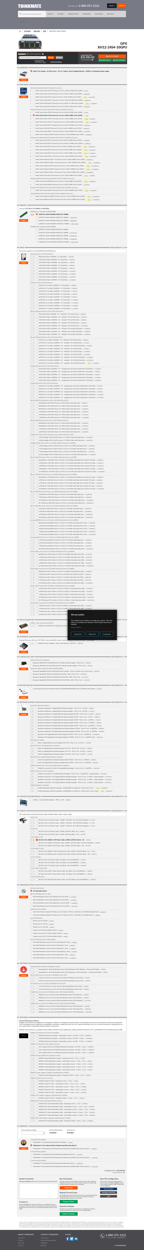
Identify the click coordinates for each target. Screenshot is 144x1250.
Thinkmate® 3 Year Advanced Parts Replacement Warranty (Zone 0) (55, 1145)
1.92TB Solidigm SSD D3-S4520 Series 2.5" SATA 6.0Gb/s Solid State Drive (62, 437)
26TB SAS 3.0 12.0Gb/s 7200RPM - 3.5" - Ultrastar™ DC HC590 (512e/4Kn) (62, 363)
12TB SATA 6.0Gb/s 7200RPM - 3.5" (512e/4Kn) (53, 262)
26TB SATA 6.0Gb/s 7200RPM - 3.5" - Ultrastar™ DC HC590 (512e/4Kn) (60, 334)
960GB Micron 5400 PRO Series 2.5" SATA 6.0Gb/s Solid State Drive (59, 409)
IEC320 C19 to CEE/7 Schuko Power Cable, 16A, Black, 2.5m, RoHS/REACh (62, 871)
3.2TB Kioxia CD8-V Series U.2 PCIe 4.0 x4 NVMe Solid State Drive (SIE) (61, 577)
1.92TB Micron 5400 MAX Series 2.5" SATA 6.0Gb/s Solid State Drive (59, 429)
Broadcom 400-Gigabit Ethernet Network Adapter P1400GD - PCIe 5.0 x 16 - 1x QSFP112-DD (66, 737)
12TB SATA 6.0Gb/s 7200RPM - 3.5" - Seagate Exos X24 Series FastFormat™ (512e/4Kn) (66, 371)
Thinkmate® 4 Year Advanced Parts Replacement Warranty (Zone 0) (54, 1154)
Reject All (92, 634)
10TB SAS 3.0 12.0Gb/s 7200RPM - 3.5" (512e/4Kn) (54, 288)
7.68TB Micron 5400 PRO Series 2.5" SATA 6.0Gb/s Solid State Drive (59, 417)
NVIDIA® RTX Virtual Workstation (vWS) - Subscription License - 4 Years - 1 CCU (63, 1112)
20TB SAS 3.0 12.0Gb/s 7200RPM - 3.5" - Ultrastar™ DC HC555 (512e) (60, 354)
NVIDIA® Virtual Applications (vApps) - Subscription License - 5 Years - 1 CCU (62, 1070)
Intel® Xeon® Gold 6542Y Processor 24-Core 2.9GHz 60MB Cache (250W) (58, 149)
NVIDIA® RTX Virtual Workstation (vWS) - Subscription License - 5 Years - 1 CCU (63, 1115)
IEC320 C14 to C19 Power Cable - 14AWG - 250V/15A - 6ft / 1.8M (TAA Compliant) (64, 826)
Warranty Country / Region (28, 1130)
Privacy (20, 1240)
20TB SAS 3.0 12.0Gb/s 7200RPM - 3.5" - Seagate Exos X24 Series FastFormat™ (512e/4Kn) (67, 394)
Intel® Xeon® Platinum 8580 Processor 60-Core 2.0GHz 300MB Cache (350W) (60, 169)
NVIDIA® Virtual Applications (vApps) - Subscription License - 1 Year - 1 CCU (62, 1061)
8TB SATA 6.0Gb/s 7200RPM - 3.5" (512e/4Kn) (53, 257)
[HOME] (20, 31)
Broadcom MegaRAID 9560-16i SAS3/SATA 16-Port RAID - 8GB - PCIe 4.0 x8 (56, 677)
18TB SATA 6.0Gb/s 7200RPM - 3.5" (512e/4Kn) (53, 271)
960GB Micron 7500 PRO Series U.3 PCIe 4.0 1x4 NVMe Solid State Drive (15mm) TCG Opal (67, 460)
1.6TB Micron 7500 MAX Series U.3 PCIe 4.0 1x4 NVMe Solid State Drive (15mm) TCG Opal (67, 480)
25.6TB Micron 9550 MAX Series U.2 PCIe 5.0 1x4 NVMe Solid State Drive (61, 517)
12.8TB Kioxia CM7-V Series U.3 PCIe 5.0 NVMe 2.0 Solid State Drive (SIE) (61, 614)
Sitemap (43, 1245)
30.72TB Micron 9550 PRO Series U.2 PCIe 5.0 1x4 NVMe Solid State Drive (62, 503)
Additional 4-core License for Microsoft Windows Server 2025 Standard (60, 998)
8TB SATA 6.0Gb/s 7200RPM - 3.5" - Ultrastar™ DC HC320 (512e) (59, 314)
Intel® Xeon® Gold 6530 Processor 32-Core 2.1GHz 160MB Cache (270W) (58, 128)
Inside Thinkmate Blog (48, 1240)
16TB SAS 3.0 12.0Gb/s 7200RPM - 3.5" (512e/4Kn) (54, 297)
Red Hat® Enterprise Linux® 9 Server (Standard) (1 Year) (50, 954)
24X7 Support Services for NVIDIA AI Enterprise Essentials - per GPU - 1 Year (62, 1047)
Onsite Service (71, 1130)
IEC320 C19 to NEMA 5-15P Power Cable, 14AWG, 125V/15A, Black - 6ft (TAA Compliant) (66, 843)
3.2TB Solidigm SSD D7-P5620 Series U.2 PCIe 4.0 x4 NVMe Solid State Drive (63, 449)
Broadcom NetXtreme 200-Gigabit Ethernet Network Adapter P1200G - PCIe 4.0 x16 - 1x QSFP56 (67, 731)
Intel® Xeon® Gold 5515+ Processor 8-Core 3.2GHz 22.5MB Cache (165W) (59, 140)
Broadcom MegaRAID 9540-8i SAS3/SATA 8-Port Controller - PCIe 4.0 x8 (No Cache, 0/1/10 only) (62, 671)
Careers (21, 1245)
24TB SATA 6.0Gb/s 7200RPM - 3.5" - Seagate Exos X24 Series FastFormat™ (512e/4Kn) (66, 380)
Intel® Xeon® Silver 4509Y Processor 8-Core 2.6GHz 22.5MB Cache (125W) (59, 112)
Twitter (72, 1239)
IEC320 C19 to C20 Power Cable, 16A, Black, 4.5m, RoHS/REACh (59, 865)
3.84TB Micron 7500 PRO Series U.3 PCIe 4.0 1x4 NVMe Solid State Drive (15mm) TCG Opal (67, 466)
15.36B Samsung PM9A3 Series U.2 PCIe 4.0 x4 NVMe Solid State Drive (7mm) (63, 534)
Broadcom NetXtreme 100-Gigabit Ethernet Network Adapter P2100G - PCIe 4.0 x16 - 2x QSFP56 (67, 728)
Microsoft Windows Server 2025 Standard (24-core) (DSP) (50, 900)
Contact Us (44, 1238)
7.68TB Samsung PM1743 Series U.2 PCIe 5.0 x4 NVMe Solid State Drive (61, 546)
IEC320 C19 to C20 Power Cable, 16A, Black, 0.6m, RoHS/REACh (59, 860)
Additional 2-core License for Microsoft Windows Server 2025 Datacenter (61, 1006)
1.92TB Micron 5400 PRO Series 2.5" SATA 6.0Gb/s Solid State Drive (59, 412)
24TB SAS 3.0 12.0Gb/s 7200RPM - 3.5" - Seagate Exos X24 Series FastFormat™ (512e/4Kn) (67, 397)
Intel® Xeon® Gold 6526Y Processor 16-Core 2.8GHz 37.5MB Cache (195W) (59, 143)
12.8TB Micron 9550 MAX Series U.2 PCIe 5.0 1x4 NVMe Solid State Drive (61, 514)
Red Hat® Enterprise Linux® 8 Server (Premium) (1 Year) (50, 948)
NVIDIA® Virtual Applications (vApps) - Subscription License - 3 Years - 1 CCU (62, 1064)
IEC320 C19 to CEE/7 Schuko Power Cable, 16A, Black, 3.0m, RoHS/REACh (62, 874)
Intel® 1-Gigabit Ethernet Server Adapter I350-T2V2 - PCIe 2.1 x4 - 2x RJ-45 (61, 743)
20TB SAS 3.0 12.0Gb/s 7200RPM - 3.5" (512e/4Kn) (54, 303)
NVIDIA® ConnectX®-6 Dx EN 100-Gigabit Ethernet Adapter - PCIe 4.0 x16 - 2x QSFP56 (65, 768)
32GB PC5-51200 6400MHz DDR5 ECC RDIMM (53, 232)
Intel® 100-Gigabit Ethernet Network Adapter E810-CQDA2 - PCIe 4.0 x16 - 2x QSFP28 (64, 762)
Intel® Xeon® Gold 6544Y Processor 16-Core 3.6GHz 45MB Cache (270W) (58, 153)
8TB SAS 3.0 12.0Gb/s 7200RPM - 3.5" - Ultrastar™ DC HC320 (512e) (60, 340)
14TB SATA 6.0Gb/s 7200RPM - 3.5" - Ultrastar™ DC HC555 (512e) (59, 320)
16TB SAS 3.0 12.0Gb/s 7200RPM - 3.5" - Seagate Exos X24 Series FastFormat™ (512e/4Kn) (67, 389)
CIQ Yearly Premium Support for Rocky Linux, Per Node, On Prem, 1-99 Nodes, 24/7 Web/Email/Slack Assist (66, 912)
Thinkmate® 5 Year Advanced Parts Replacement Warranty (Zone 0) (54, 1163)
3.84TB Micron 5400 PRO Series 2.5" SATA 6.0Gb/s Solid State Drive (59, 414)
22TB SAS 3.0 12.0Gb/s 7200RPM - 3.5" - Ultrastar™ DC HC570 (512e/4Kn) (62, 357)
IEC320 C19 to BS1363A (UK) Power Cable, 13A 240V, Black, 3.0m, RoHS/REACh (64, 879)
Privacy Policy (76, 627)
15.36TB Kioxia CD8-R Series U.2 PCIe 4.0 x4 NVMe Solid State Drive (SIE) (62, 566)
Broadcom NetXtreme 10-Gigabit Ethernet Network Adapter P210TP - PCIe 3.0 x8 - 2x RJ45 (65, 714)
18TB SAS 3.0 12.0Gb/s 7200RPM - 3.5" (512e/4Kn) (54, 300)
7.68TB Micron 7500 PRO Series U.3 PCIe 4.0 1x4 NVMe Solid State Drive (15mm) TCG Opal (67, 469)
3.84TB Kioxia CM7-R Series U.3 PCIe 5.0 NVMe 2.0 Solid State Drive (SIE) (62, 591)
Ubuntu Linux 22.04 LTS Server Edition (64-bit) (47, 933)
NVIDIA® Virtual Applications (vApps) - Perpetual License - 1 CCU (59, 1058)
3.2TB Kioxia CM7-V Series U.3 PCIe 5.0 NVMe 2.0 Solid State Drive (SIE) (61, 608)
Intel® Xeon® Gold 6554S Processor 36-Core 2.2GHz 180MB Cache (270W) (59, 190)
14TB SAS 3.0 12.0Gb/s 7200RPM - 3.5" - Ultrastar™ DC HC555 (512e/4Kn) (62, 346)
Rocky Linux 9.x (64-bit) (40, 924)
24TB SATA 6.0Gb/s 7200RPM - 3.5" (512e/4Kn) (53, 280)
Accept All (77, 634)
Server (50, 14)
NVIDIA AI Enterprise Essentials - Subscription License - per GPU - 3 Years (61, 1038)
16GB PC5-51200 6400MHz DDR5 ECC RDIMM (53, 229)
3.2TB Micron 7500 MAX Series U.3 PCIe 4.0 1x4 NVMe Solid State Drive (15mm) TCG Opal (67, 483)
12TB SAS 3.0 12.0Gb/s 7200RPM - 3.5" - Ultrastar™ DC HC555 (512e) (60, 343)
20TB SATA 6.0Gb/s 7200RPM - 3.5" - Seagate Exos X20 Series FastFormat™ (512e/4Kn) (66, 369)
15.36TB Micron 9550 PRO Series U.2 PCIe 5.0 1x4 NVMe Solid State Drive (62, 500)
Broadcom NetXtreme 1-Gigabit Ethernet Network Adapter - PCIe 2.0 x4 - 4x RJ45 (62, 711)
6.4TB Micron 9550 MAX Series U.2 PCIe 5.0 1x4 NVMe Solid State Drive (61, 511)
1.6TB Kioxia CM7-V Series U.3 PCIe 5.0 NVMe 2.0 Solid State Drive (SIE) (61, 606)
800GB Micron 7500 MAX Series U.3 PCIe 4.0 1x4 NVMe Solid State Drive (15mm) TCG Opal (67, 477)
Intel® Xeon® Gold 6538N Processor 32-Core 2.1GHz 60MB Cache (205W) (59, 181)
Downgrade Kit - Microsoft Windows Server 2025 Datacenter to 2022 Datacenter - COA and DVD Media (70, 972)
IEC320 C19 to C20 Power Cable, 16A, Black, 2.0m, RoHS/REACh (59, 862)
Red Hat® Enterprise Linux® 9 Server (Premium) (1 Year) (50, 958)
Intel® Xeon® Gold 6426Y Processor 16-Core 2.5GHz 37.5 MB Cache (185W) (59, 103)
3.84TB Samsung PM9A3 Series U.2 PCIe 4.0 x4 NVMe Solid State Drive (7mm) (63, 528)
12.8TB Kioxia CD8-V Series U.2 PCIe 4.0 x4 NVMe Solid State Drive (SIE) (61, 583)
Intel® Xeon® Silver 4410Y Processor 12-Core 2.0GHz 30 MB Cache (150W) (59, 90)
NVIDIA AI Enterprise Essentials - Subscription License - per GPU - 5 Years (61, 1041)
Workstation (73, 14)
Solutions (99, 14)
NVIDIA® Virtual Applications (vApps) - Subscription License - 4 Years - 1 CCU (62, 1067)
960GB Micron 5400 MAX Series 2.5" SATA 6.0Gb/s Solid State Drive (59, 426)
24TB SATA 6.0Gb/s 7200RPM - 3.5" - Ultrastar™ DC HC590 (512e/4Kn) (60, 331)
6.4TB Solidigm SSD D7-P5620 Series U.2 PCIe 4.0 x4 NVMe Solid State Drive (63, 451)
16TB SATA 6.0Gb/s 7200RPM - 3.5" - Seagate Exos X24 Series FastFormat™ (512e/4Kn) (66, 374)
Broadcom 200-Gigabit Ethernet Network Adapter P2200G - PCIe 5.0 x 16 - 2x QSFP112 (64, 734)
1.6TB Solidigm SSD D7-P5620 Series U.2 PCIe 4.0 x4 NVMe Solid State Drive (63, 446)
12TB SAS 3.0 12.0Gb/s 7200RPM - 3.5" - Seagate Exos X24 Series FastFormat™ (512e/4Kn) (67, 386)
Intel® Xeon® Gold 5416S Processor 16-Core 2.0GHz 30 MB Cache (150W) (59, 106)
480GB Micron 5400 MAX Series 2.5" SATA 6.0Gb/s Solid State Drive (59, 423)
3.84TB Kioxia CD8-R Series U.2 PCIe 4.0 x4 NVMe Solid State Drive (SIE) (61, 560)
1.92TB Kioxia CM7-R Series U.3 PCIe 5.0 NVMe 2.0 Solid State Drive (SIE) (62, 588)
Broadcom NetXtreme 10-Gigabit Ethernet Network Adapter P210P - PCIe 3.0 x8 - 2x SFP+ (65, 717)
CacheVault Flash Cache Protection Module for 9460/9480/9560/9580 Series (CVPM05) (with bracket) (64, 689)
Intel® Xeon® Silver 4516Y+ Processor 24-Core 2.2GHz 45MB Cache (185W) (59, 122)
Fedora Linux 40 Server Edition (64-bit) (45, 930)
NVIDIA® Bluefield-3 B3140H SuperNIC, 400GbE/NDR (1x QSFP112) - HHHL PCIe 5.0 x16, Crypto (68, 791)
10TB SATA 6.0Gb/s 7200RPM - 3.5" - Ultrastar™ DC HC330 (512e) (59, 317)
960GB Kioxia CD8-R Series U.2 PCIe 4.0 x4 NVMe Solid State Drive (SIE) (61, 554)
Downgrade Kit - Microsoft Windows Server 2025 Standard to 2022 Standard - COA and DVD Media (69, 969)
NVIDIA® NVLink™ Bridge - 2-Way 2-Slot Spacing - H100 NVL (57, 643)
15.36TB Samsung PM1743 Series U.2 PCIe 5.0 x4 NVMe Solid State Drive (61, 549)
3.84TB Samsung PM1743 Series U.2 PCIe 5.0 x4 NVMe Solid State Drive (61, 543)
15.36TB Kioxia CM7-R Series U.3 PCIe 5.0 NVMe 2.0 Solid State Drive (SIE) (62, 597)
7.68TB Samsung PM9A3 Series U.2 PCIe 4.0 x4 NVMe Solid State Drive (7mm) (63, 531)
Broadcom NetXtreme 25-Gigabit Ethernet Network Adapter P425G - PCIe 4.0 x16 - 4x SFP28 (66, 723)
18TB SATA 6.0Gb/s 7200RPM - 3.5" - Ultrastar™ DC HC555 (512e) (59, 326)
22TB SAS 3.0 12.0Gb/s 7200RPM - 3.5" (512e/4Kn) (54, 305)
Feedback (44, 1243)
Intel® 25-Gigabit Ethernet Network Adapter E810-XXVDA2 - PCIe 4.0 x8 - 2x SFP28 (63, 760)
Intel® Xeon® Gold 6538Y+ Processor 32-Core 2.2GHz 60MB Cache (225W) (59, 131)
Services (110, 14)
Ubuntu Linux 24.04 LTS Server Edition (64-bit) (47, 936)
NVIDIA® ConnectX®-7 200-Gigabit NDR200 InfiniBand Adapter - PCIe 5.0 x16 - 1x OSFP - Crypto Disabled (71, 777)
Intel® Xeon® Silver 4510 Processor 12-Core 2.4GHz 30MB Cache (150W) (59, 115)
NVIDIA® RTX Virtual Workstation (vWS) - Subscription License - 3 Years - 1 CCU (63, 1109)
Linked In (76, 1239)
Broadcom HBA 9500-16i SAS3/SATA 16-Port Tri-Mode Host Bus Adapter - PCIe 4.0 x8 (59, 666)
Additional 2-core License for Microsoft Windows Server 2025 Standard (60, 995)
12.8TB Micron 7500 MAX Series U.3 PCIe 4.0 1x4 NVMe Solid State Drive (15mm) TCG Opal (67, 489)
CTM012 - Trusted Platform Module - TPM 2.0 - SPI (48, 800)
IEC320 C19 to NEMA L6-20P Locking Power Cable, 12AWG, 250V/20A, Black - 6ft (64, 851)
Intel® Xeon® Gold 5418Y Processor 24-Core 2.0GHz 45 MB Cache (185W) (59, 94)
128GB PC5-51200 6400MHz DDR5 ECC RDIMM (54, 242)
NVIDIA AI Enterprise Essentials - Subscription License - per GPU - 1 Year (61, 1035)
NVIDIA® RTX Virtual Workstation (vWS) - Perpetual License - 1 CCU (60, 1103)
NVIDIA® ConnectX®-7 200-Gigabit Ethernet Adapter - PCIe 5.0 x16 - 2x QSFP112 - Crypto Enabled (68, 774)
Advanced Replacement (55, 1130)
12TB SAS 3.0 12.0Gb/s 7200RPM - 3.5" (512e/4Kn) (54, 291)
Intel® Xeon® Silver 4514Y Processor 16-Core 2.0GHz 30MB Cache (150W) (59, 118)
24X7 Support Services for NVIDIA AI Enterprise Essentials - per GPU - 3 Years (62, 1050)
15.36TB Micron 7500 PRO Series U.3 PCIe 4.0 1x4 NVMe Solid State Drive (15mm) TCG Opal (67, 471)
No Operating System (40, 891)
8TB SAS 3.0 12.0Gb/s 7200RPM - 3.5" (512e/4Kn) (54, 285)
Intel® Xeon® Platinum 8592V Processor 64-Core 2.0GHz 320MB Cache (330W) (60, 199)
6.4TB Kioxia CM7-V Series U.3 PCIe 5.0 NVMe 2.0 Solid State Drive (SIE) (61, 611)
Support (23, 22)
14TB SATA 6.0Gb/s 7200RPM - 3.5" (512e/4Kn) (53, 265)
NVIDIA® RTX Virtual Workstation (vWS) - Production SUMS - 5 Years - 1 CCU (62, 1121)
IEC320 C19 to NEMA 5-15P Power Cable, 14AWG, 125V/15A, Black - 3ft (61, 840)
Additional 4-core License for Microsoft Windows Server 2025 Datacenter (61, 1009)
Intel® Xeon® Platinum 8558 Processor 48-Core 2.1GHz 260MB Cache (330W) (60, 134)
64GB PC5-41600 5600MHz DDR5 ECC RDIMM (53, 220)
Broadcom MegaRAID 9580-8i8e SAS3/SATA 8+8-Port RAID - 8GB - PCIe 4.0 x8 (57, 680)
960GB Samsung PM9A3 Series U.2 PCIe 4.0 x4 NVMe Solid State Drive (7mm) (63, 523)
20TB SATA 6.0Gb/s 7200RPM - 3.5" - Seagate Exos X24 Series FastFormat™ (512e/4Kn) (66, 377)
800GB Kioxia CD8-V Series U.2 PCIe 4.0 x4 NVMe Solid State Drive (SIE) (61, 571)
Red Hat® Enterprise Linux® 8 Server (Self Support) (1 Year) (51, 942)
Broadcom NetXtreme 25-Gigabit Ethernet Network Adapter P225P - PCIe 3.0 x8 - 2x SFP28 (66, 720)
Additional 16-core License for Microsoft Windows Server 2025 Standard (61, 1000)
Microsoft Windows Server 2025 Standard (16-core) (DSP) (50, 896)
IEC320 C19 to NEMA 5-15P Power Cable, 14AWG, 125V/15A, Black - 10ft (61, 845)
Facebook (67, 1239)
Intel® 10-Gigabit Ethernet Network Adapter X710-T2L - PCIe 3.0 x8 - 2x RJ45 (61, 748)
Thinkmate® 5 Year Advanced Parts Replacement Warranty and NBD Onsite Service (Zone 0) (61, 1166)
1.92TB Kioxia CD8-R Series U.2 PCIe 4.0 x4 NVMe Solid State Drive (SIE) (61, 557)
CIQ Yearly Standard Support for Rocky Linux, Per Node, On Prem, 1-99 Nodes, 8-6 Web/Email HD (63, 915)
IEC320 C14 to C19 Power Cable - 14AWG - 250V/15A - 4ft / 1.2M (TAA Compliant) (64, 820)
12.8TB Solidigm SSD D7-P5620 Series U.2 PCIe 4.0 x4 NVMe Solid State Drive (63, 454)
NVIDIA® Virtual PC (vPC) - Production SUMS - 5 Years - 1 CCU (58, 1098)
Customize (106, 634)
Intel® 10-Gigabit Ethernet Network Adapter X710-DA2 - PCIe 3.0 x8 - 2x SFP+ (62, 754)
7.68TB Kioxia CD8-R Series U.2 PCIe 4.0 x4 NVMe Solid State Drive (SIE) (61, 563)
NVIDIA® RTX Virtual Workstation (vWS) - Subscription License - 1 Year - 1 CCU (63, 1106)
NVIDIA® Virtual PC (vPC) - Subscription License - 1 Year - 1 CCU (59, 1084)
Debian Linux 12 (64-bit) (40, 927)
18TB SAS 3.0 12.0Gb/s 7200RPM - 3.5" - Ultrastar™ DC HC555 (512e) (60, 351)
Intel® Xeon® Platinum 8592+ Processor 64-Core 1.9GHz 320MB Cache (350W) (60, 172)
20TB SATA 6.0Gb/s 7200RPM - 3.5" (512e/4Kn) (53, 274)
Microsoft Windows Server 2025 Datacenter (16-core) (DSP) (51, 903)
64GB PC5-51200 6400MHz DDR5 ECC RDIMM (53, 235)
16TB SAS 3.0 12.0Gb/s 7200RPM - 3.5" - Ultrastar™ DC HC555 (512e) (60, 349)
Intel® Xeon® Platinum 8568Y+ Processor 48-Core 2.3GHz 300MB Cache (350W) (61, 162)
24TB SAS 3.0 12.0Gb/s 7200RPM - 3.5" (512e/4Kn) (54, 308)
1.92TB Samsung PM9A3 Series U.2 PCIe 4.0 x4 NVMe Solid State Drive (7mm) (63, 526)
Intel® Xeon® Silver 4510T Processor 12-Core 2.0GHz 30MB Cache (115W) (59, 175)
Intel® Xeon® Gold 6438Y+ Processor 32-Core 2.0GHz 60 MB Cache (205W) (59, 100)
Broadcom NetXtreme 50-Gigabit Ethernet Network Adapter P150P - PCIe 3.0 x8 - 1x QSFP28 (66, 726)
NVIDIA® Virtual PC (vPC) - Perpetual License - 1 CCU (55, 1081)
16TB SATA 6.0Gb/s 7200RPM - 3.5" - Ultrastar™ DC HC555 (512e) (59, 323)
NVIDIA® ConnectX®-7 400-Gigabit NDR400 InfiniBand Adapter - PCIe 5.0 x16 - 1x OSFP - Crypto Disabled (71, 779)
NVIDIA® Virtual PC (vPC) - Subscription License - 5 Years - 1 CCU (59, 1092)
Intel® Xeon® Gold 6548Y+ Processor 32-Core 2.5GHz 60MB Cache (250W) (59, 156)
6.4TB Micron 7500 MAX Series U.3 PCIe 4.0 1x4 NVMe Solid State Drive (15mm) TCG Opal (67, 486)
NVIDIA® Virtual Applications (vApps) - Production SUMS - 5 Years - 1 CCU (61, 1075)
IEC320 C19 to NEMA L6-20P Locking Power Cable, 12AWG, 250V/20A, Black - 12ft (64, 854)
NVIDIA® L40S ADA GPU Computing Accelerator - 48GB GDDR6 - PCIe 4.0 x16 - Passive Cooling (68, 626)
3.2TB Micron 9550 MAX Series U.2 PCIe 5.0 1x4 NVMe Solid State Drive (61, 508)
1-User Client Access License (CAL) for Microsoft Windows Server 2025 (60, 986)
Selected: (22, 208)
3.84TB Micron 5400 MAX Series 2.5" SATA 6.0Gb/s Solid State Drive (59, 432)
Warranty (21, 1243)
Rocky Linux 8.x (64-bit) (40, 920)
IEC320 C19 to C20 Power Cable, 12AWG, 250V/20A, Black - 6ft (58, 831)
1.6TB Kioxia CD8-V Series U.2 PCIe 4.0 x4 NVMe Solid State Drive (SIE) (61, 574)
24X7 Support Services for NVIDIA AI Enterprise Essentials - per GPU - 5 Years (62, 1052)
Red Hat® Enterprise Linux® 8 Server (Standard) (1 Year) (50, 945)
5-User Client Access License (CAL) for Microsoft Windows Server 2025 (60, 989)
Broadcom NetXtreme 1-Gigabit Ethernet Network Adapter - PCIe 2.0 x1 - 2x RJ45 (62, 708)
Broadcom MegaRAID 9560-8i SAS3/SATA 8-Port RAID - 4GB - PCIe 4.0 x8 (56, 674)
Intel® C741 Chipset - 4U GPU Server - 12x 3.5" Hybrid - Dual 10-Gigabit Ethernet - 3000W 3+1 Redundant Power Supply (71, 71)
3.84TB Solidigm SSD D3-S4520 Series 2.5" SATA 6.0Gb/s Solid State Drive (62, 440)
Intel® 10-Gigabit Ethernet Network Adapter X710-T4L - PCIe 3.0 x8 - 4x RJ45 (61, 751)
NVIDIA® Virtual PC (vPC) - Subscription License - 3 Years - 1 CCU (59, 1087)
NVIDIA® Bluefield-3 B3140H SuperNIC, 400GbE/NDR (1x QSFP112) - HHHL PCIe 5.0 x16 (65, 788)
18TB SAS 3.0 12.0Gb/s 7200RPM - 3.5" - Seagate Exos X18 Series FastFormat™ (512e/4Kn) (67, 392)
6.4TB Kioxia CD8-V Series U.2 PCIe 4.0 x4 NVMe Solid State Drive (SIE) (61, 580)
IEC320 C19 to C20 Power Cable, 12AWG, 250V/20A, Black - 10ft (58, 834)
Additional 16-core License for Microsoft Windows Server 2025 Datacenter (61, 1012)
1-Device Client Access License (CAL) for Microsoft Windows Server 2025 (61, 978)
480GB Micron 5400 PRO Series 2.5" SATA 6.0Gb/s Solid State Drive (59, 406)
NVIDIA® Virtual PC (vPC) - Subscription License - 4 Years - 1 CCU (59, 1089)
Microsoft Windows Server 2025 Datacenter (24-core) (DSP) (51, 906)
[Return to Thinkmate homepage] (29, 6)
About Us (21, 1238)
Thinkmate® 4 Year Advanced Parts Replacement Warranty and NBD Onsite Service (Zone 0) (61, 1157)
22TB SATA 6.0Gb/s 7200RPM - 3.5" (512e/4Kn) (53, 277)
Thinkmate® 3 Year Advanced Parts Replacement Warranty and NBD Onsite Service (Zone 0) (61, 1148)
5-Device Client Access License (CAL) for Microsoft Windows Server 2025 (61, 981)
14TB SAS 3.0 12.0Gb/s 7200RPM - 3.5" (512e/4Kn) (54, 294)
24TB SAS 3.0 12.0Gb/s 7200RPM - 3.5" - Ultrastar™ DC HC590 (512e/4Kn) (62, 360)
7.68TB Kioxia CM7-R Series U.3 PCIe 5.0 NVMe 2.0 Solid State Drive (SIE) (62, 594)
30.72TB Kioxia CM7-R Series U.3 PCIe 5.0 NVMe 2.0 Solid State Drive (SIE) (62, 600)
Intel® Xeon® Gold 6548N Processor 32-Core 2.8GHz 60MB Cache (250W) (59, 184)
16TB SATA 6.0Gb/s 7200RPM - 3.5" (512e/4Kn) (53, 268)
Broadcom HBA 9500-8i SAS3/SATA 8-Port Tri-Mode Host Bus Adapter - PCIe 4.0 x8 (58, 663)
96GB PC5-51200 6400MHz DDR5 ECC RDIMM (53, 239)
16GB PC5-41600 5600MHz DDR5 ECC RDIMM (53, 214)
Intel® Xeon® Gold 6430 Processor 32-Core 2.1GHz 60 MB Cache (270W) (58, 97)
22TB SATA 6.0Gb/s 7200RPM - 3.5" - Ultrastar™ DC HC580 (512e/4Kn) (60, 328)
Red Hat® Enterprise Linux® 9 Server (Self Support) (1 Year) (51, 951)
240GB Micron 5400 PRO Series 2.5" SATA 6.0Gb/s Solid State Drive (59, 403)
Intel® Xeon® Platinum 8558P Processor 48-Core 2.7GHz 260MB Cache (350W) (60, 196)
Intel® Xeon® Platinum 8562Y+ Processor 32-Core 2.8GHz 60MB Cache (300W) (60, 159)
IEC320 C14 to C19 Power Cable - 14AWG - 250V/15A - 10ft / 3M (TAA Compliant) (63, 823)
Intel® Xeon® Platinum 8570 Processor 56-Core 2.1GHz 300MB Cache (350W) (60, 166)
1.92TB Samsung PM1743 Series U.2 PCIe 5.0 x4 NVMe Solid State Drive (61, 540)
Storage (60, 14)
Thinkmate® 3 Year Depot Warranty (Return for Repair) (49, 1142)
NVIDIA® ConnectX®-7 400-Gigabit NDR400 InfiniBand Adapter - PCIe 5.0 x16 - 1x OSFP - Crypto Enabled (70, 782)
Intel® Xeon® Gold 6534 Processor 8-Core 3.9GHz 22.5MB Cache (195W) (58, 146)
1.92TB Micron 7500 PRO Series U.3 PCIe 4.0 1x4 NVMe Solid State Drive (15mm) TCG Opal (67, 463)
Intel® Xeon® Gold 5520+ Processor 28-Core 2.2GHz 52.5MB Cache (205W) (59, 125)
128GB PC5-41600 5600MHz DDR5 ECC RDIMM (54, 223)
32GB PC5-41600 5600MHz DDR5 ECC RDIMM (53, 217)
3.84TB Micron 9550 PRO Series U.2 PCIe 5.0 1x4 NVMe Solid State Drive (61, 494)
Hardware (86, 14)
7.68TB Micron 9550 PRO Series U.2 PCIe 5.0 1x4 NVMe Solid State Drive (61, 497)
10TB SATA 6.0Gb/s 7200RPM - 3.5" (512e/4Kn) (53, 260)
